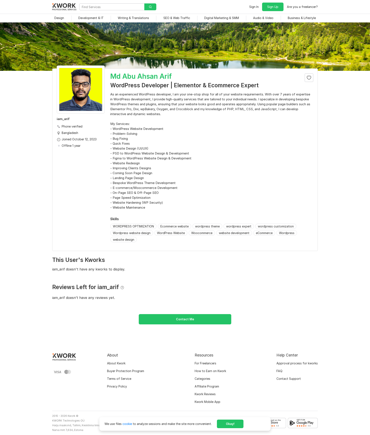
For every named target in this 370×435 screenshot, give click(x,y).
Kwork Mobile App (207, 402)
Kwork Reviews (205, 394)
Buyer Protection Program (125, 371)
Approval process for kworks (297, 363)
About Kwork (116, 363)
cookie (127, 424)
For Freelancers (205, 363)
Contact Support (288, 378)
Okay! (230, 424)
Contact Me (185, 319)
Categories (202, 378)
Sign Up (272, 7)
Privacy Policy (117, 386)
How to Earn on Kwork (210, 371)
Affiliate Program (207, 386)
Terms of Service (119, 378)
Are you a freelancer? (302, 7)
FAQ (279, 371)
